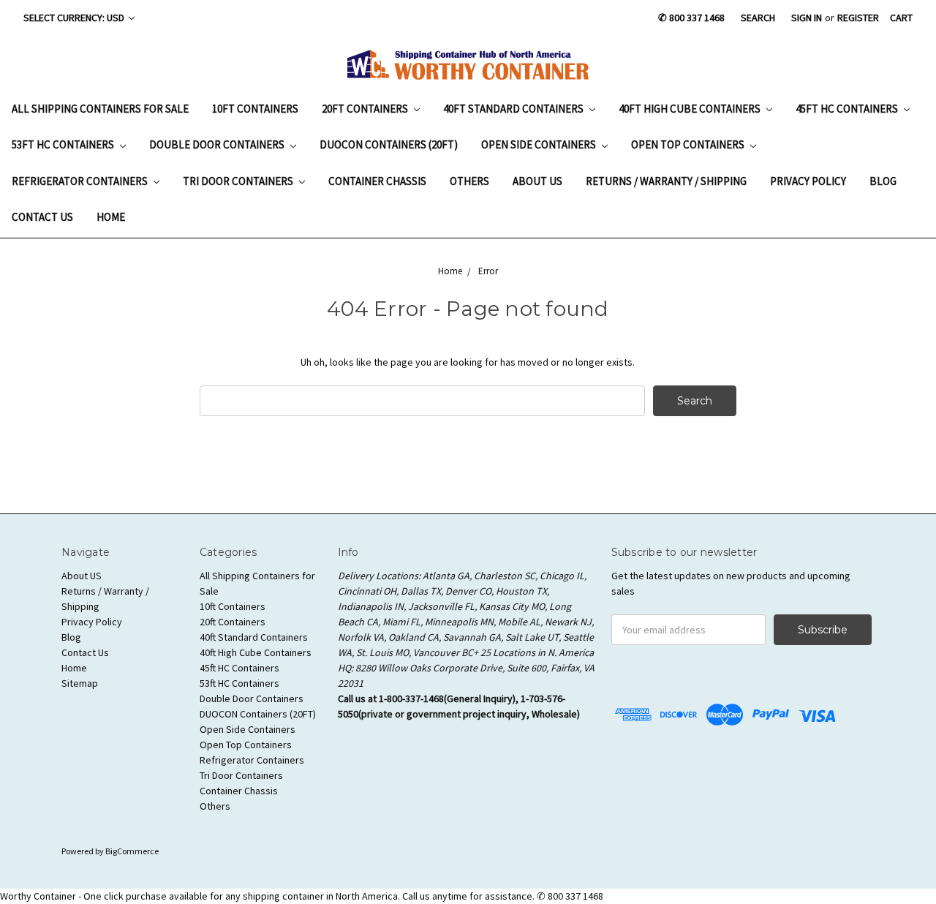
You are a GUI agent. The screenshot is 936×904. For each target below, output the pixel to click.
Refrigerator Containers (81, 181)
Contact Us (42, 217)
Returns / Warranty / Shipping (666, 181)
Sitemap (79, 683)
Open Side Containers (539, 144)
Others (469, 181)
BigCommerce (132, 850)
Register (858, 17)
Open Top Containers (689, 144)
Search (758, 17)
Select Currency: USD (75, 17)
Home (111, 217)
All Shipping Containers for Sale (100, 109)
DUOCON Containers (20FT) (389, 144)
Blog (883, 181)
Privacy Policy (808, 181)
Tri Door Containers (239, 181)
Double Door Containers (218, 144)
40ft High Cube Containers (691, 109)
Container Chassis (377, 181)
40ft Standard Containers (514, 109)
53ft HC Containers (64, 144)
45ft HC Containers (848, 109)
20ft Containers (366, 109)
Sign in (806, 17)
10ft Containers (255, 109)
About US (537, 181)
